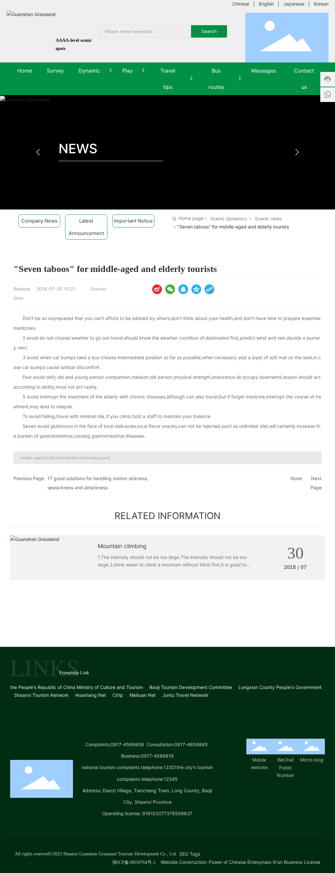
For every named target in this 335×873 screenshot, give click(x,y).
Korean (321, 4)
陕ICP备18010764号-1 (134, 862)
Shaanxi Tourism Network (41, 695)
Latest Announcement (86, 227)
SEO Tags (189, 854)
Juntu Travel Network (185, 695)
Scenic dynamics (228, 218)
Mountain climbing (122, 546)
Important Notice (133, 221)
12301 (170, 767)
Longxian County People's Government (280, 687)
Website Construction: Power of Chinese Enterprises (216, 862)
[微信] (170, 289)
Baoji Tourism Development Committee (191, 687)
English (266, 4)
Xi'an (278, 862)
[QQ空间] (196, 289)
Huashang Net (90, 695)
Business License (302, 862)
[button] (297, 152)
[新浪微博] (157, 289)
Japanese (293, 4)
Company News (39, 221)
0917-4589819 (157, 756)
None (296, 478)
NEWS (78, 149)
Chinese (240, 4)
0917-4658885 (191, 744)
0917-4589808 (127, 744)
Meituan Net (143, 695)
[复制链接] (209, 289)
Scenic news (268, 218)
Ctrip (118, 695)
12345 (171, 779)
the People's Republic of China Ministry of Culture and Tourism (76, 687)
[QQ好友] (183, 289)
